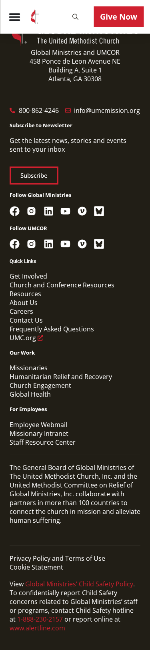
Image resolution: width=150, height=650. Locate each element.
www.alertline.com (37, 628)
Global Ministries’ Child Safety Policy (79, 584)
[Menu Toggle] (14, 17)
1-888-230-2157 (40, 619)
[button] (75, 17)
